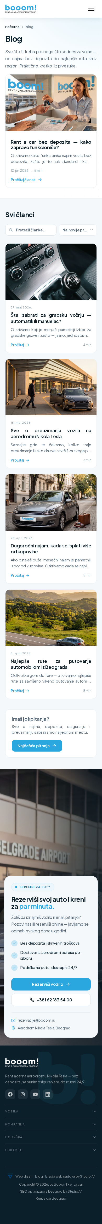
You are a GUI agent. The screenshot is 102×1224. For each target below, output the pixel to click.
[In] (48, 1094)
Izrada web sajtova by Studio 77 (70, 1176)
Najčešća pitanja (34, 745)
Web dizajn (24, 1176)
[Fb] (10, 1094)
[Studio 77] (10, 1176)
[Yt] (35, 1094)
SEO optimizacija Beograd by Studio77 (51, 1191)
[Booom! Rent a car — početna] (22, 1062)
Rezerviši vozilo (47, 984)
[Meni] (91, 8)
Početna (12, 27)
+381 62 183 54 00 (54, 999)
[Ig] (23, 1094)
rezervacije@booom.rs (36, 1020)
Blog (39, 1176)
